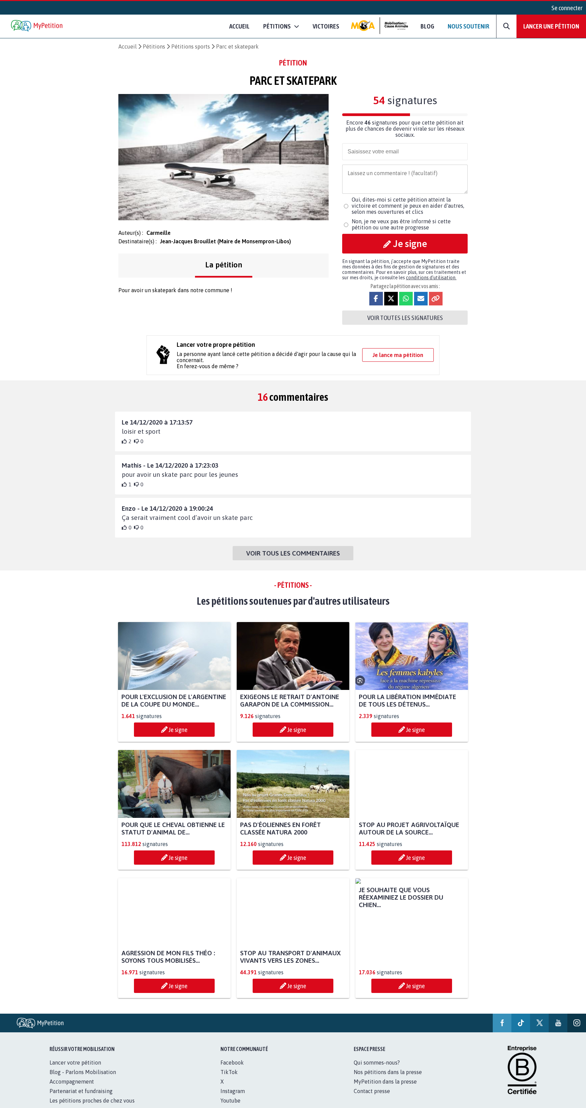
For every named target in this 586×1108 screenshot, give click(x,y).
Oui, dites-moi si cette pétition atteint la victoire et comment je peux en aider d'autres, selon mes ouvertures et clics (408, 205)
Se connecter (567, 8)
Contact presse (372, 1098)
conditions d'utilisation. (431, 277)
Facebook (232, 1070)
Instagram (232, 1098)
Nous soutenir (468, 26)
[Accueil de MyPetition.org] (37, 26)
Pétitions (154, 46)
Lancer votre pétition (75, 1070)
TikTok (229, 1079)
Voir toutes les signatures (405, 317)
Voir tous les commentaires (293, 553)
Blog (427, 26)
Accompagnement (72, 1089)
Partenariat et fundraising (81, 1098)
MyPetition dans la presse (385, 1089)
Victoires (326, 26)
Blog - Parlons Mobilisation (83, 1079)
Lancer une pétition (551, 26)
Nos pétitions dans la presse (388, 1079)
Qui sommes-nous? (377, 1070)
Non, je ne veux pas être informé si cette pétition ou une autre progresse (401, 224)
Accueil (239, 26)
